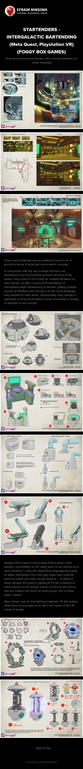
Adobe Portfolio (48, 762)
